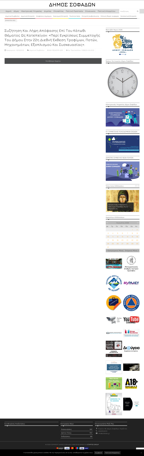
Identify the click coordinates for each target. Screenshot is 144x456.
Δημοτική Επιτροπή (27, 16)
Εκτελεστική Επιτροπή (128, 16)
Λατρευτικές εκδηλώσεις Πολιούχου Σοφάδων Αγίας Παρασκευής (118, 207)
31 (108, 247)
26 (118, 244)
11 (112, 237)
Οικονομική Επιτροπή (60, 16)
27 (122, 244)
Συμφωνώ (98, 453)
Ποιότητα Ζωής (74, 16)
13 (122, 237)
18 (113, 240)
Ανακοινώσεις (76, 429)
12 (117, 237)
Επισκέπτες (59, 11)
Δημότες (47, 11)
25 (113, 244)
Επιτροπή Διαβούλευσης (90, 16)
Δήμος (16, 11)
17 (108, 240)
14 (127, 237)
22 (132, 240)
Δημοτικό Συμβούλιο (12, 16)
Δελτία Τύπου (76, 433)
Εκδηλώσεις (76, 436)
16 (137, 237)
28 (127, 244)
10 (108, 237)
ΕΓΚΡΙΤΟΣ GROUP (93, 444)
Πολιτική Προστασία (74, 11)
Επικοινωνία (90, 11)
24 (108, 244)
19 (117, 240)
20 (122, 240)
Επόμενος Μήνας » (132, 250)
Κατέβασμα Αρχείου (53, 61)
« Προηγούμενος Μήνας (115, 250)
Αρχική (8, 11)
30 (137, 244)
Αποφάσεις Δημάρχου (44, 16)
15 (132, 237)
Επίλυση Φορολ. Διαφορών (110, 16)
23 (137, 240)
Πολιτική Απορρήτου (106, 11)
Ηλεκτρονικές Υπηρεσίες (31, 11)
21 (127, 240)
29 (132, 244)
